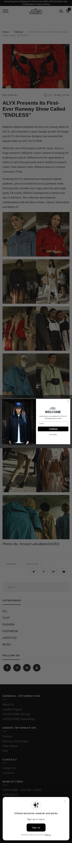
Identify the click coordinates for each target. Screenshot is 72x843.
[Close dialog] (67, 400)
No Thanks (53, 435)
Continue (53, 429)
